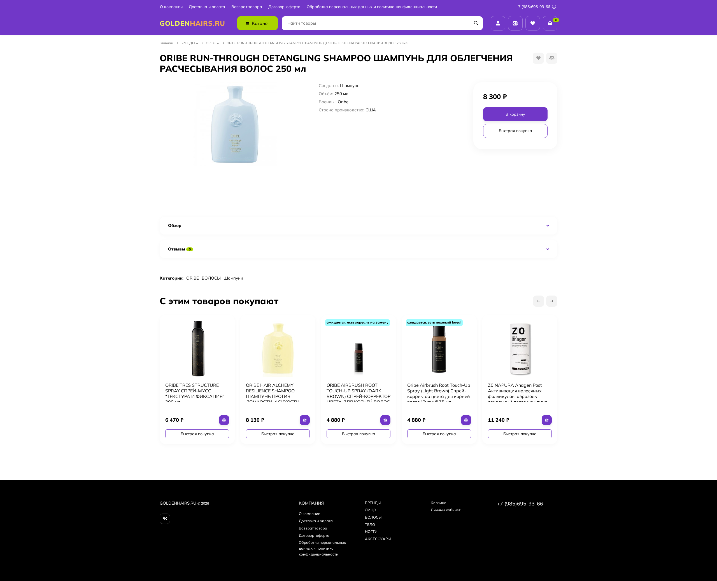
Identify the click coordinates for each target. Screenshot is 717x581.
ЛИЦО (370, 510)
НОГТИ (371, 531)
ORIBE (211, 43)
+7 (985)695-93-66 (533, 6)
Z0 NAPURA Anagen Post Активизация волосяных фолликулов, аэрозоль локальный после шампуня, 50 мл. (518, 396)
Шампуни (233, 278)
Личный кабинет (445, 510)
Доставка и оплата (207, 6)
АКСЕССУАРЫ (378, 539)
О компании (171, 6)
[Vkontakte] (165, 519)
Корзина (438, 502)
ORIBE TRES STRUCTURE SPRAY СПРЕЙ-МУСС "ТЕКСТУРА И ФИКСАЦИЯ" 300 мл (194, 393)
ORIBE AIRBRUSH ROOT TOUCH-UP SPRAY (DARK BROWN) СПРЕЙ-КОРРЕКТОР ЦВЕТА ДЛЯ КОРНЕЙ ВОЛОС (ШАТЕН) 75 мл (358, 396)
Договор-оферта (284, 6)
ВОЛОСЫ (211, 278)
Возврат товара (246, 6)
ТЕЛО (370, 524)
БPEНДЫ (187, 43)
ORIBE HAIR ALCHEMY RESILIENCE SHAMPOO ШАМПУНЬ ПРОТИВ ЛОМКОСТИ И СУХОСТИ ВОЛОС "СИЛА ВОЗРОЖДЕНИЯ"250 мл (272, 399)
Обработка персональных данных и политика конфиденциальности (372, 6)
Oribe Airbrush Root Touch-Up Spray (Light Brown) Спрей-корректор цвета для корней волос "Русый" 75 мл (438, 393)
